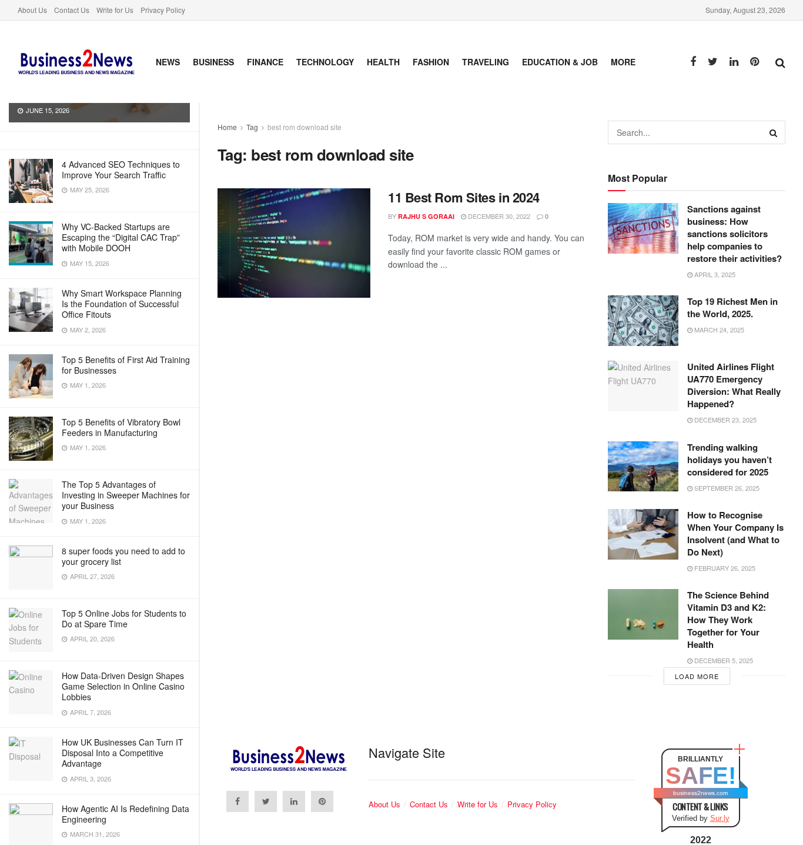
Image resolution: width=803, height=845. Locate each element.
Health (383, 62)
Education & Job (560, 62)
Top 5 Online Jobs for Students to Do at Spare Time (124, 618)
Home (227, 127)
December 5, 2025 (722, 660)
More (623, 62)
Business (213, 62)
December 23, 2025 (724, 419)
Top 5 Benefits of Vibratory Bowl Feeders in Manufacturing (121, 427)
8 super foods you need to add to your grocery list (123, 556)
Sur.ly (720, 818)
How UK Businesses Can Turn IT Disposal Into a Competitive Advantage (122, 752)
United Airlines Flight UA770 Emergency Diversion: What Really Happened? (734, 385)
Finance (265, 62)
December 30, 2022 (498, 216)
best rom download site (304, 127)
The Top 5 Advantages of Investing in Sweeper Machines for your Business (126, 494)
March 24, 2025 (718, 329)
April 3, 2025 (713, 274)
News (168, 62)
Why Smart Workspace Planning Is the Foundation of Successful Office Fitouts (122, 303)
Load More (697, 676)
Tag (252, 127)
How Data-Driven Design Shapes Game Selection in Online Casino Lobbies (123, 686)
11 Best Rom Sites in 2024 (464, 197)
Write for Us (114, 10)
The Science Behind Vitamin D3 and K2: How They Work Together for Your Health (728, 619)
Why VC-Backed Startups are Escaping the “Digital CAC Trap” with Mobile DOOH (121, 237)
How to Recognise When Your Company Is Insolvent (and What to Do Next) (735, 533)
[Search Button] (773, 132)
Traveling (485, 62)
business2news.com (700, 793)
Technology (325, 62)
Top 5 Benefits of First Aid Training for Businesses (126, 365)
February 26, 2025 (723, 568)
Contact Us (71, 10)
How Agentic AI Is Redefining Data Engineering (125, 814)
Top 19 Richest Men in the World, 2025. (732, 307)
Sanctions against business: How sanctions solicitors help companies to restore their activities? (734, 233)
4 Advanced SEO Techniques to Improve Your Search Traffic (121, 169)
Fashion (431, 62)
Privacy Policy (162, 10)
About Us (32, 10)
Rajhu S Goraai (426, 216)
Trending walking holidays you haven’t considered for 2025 (729, 459)
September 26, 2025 (725, 488)
